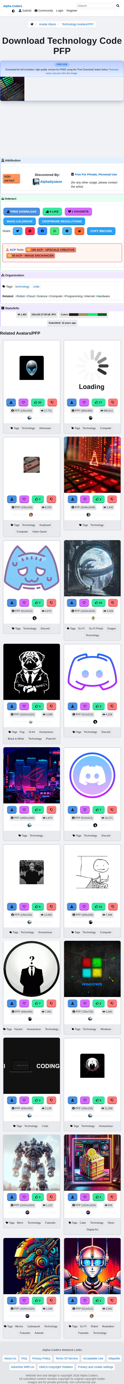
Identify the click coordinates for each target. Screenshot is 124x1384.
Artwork (39, 1333)
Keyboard (45, 525)
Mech (20, 1222)
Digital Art (92, 1229)
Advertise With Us (22, 1367)
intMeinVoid (43, 722)
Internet (89, 296)
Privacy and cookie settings (95, 1367)
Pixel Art (51, 738)
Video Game (39, 531)
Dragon (111, 628)
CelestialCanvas (104, 514)
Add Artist (9, 178)
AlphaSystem (51, 181)
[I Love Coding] (31, 1066)
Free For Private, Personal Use (96, 174)
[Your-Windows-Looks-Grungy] (92, 969)
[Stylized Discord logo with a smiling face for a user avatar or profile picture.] (92, 776)
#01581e (102, 314)
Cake (83, 1222)
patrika (42, 618)
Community (45, 10)
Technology (28, 428)
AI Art (32, 732)
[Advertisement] (62, 128)
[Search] (118, 6)
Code (45, 1126)
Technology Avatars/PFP (77, 24)
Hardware (103, 296)
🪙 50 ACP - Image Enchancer (31, 255)
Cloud (31, 296)
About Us (10, 1358)
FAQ (24, 1358)
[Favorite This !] (85, 1003)
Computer (55, 296)
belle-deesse (103, 418)
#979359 (83, 314)
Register (72, 10)
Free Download (23, 211)
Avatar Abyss (47, 24)
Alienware (45, 428)
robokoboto (42, 514)
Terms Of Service (67, 1358)
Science (42, 296)
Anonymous (46, 732)
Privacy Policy (41, 1358)
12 (100, 906)
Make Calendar (19, 221)
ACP (13, 249)
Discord (45, 628)
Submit (26, 10)
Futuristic (50, 1222)
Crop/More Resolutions (62, 221)
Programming (73, 296)
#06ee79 (93, 314)
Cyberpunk (33, 1326)
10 (100, 602)
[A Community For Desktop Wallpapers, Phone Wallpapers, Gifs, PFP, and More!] (32, 24)
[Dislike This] (112, 1003)
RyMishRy (104, 618)
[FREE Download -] (73, 1003)
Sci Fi (81, 628)
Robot (20, 296)
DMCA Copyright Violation (56, 1367)
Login (59, 10)
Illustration (108, 1326)
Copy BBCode (101, 231)
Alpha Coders (12, 6)
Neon (111, 1222)
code (36, 286)
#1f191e (73, 314)
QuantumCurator (43, 1212)
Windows (105, 1029)
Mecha (19, 1326)
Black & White (16, 738)
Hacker (18, 1029)
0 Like (54, 211)
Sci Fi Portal (96, 628)
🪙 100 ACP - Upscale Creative (51, 249)
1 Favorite (80, 211)
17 (100, 402)
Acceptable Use (93, 1358)
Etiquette (114, 1358)
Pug (22, 732)
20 (39, 402)
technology (22, 286)
